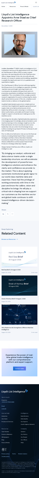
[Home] (8, 2)
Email (3, 406)
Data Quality (24, 419)
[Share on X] (8, 214)
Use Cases (4, 419)
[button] (36, 2)
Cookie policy (6, 456)
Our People (24, 437)
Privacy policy (6, 454)
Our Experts (24, 421)
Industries (4, 416)
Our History (24, 434)
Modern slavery (22, 454)
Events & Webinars (7, 434)
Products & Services (7, 421)
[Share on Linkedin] (3, 214)
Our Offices (24, 440)
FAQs (22, 442)
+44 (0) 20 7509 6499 (8, 402)
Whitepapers (5, 437)
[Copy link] (12, 214)
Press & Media (6, 442)
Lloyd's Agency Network (27, 424)
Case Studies (5, 431)
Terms (14, 454)
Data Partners (25, 416)
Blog (3, 440)
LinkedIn (4, 409)
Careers (23, 431)
